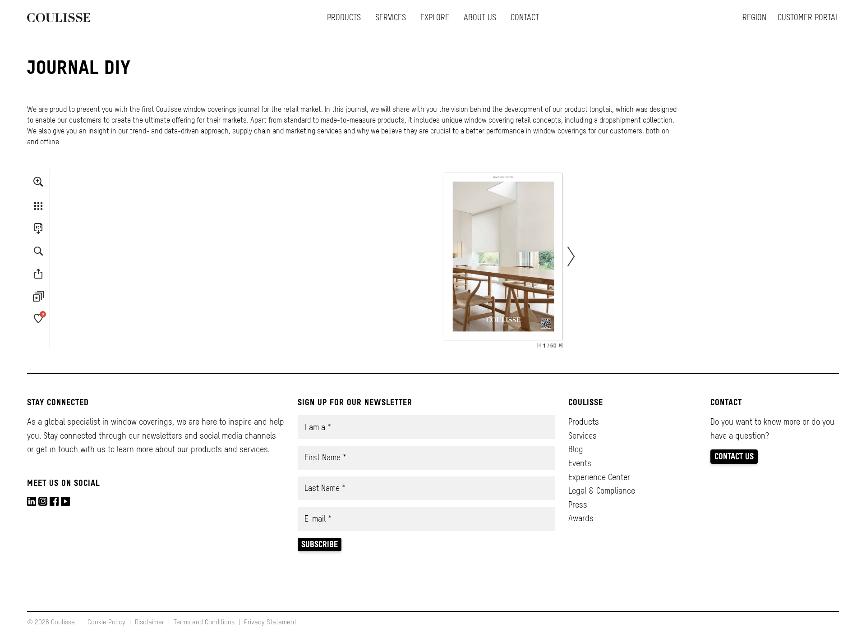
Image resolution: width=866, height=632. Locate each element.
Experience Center (599, 477)
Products (344, 17)
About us (480, 17)
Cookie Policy (107, 622)
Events (579, 463)
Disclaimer (149, 622)
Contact (525, 17)
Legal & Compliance (601, 490)
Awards (581, 518)
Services (390, 17)
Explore (434, 17)
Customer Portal (808, 17)
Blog (575, 449)
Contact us (734, 456)
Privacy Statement (270, 622)
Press (577, 504)
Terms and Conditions (204, 622)
